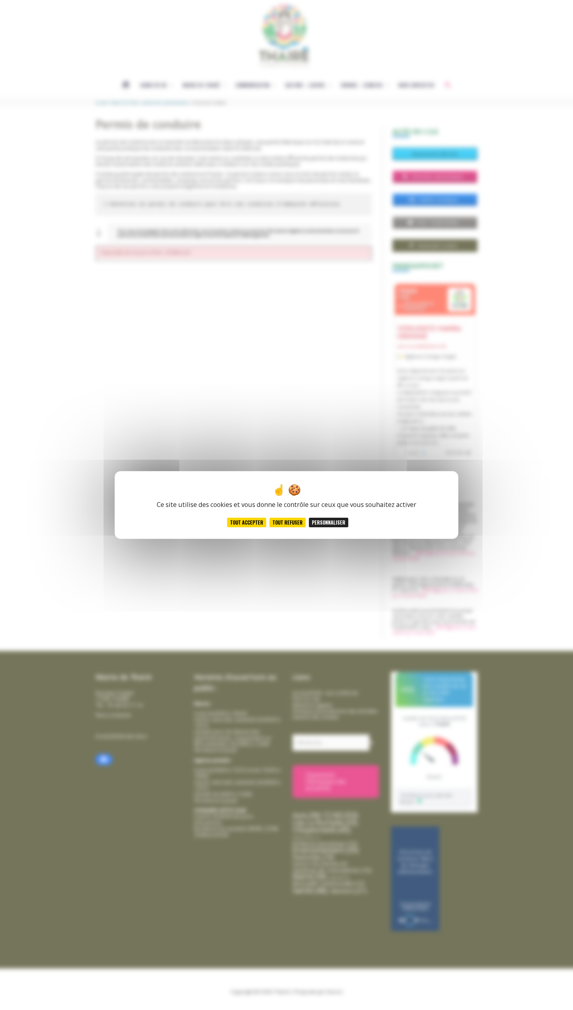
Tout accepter (246, 522)
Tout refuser (287, 522)
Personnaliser (328, 522)
